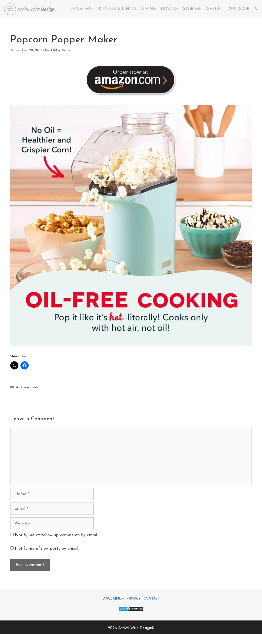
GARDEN (215, 9)
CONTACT (152, 598)
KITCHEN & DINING (118, 9)
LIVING (149, 9)
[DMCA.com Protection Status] (131, 610)
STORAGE (192, 9)
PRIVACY (133, 598)
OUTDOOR (239, 9)
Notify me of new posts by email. (47, 548)
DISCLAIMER (113, 598)
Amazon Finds (27, 387)
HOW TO (169, 9)
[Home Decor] (30, 9)
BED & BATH (82, 9)
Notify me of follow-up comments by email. (56, 535)
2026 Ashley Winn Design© (131, 628)
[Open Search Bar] (257, 9)
